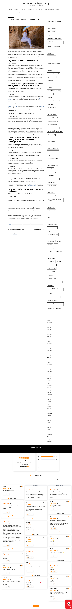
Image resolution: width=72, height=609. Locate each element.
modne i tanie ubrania (52, 185)
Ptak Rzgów (50, 244)
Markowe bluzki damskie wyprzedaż (54, 158)
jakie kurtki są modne (52, 114)
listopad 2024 (49, 352)
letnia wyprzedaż (51, 144)
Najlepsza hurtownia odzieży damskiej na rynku (48, 12)
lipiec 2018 (48, 429)
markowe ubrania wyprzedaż (53, 178)
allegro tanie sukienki (52, 28)
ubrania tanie (50, 285)
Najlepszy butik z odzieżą (14, 12)
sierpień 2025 (49, 336)
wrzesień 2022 (49, 397)
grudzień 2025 (49, 329)
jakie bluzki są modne (52, 107)
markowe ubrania (51, 175)
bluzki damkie (50, 38)
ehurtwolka (50, 70)
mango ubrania (50, 155)
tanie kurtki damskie (52, 268)
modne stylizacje (51, 192)
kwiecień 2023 (49, 385)
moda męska (23, 9)
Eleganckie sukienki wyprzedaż (53, 73)
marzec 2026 (49, 324)
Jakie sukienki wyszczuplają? (53, 128)
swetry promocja (51, 261)
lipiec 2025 (49, 338)
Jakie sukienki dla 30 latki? (53, 117)
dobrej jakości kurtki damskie (53, 66)
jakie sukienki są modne (52, 124)
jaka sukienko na (51, 104)
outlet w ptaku (50, 237)
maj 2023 (48, 383)
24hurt (49, 18)
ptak (56, 237)
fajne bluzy (60, 77)
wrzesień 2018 (49, 425)
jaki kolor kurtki (59, 131)
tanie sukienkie (50, 275)
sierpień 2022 (49, 399)
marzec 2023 (49, 387)
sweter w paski (50, 254)
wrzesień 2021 (49, 418)
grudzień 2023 (49, 371)
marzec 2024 (49, 366)
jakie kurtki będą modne (52, 111)
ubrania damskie (58, 282)
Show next (36, 605)
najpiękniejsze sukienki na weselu (54, 220)
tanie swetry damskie (52, 278)
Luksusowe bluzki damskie (53, 151)
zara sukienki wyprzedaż (52, 300)
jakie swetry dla (51, 131)
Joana (10, 24)
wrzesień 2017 (49, 441)
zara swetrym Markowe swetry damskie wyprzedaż (53, 304)
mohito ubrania (51, 207)
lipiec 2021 (48, 422)
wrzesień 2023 (49, 376)
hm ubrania (50, 97)
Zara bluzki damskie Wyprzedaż (54, 296)
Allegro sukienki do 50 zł (52, 24)
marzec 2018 (49, 436)
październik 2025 (50, 332)
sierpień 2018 (49, 427)
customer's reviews (24, 462)
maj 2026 (48, 320)
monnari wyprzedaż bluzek (53, 214)
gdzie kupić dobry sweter (52, 83)
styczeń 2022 (49, 411)
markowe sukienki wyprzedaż (53, 172)
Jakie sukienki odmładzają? (53, 121)
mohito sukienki (51, 203)
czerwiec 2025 (49, 339)
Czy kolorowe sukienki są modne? (54, 63)
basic (21, 193)
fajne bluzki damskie (52, 77)
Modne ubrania (31, 9)
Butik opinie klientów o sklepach (52, 9)
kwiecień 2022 (49, 406)
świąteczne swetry (51, 311)
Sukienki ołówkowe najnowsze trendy (16, 229)
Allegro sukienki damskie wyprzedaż (54, 21)
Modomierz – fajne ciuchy (36, 3)
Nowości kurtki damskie (52, 224)
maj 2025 (48, 341)
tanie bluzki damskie (52, 265)
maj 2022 (48, 404)
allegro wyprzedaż (51, 31)
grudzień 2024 (49, 350)
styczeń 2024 (49, 369)
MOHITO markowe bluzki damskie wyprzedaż (54, 200)
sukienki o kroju (59, 251)
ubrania (20, 72)
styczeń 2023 (49, 390)
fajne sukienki (50, 80)
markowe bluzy (50, 168)
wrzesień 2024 (49, 355)
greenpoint (50, 87)
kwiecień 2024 (49, 364)
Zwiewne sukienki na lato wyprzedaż (54, 308)
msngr (49, 217)
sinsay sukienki (59, 248)
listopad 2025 (49, 331)
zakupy (10, 9)
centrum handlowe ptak (52, 60)
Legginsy (10, 106)
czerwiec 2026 (49, 318)
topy (16, 106)
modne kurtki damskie (52, 189)
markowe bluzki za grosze (53, 165)
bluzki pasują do (57, 46)
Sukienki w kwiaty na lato (39, 229)
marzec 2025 (49, 345)
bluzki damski (58, 38)
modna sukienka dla (51, 182)
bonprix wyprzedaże (51, 56)
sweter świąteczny (51, 258)
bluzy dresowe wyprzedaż (52, 49)
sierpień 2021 (49, 420)
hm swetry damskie (58, 94)
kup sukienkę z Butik (51, 141)
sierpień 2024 (49, 357)
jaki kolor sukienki (51, 134)
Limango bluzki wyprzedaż (53, 148)
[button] (62, 9)
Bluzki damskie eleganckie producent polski (55, 42)
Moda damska (17, 9)
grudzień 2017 (49, 439)
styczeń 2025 (49, 348)
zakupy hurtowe (11, 17)
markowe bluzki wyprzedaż (53, 161)
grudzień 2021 (49, 413)
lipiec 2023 (49, 380)
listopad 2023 (49, 373)
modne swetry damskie (52, 195)
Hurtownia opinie (39, 9)
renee (56, 244)
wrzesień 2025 (49, 334)
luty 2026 (48, 325)
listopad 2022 (49, 394)
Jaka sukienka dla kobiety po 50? (54, 100)
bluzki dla (49, 46)
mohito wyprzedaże (51, 210)
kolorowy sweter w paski (52, 138)
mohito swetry (59, 203)
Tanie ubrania (50, 282)
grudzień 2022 (49, 392)
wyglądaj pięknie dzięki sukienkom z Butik (54, 289)
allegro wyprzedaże (51, 35)
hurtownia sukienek (32, 185)
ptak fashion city (51, 241)
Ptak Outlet (58, 241)
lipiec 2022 (49, 401)
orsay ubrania (50, 231)
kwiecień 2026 (49, 322)
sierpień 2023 (49, 378)
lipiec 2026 (49, 317)
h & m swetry (50, 94)
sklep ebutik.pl (50, 251)
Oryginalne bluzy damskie (53, 234)
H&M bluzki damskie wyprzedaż (54, 90)
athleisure (42, 106)
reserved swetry (51, 248)
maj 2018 (48, 432)
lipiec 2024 (49, 359)
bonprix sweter (50, 53)
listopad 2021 (49, 415)
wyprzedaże (50, 293)
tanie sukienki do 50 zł (52, 271)
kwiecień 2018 (49, 434)
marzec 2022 (49, 408)
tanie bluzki (58, 261)
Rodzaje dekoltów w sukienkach (29, 12)
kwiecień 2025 (49, 343)
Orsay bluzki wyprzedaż (52, 227)
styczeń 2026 (49, 327)
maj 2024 (48, 362)
